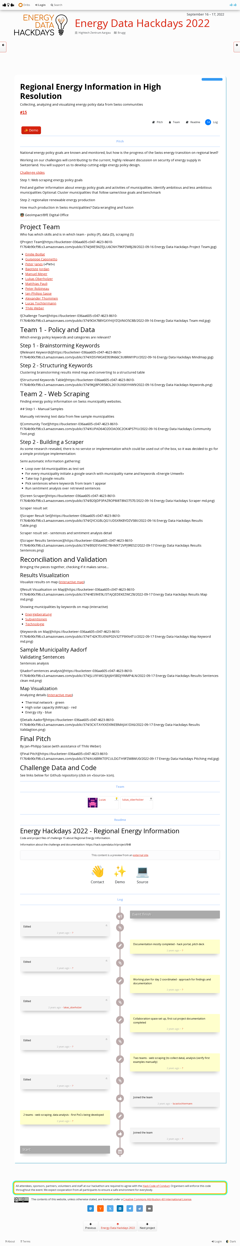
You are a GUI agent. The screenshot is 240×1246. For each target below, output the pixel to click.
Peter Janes (34, 264)
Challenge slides (32, 172)
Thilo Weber (34, 308)
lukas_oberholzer (73, 1007)
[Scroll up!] (233, 4)
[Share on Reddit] (139, 1208)
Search (57, 5)
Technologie (34, 624)
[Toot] (90, 1208)
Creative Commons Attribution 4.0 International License (157, 1199)
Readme (195, 122)
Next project (147, 1228)
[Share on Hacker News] (100, 1208)
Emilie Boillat (35, 254)
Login (42, 5)
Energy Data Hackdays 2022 (118, 1228)
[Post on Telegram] (130, 1208)
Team (176, 122)
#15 (23, 112)
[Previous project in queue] (3, 47)
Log (212, 122)
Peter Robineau (37, 288)
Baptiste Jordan (37, 269)
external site (140, 855)
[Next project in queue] (237, 47)
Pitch (159, 122)
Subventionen (36, 619)
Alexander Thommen (41, 298)
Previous (90, 1228)
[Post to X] (110, 1208)
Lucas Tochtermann (40, 303)
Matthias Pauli (36, 283)
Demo (31, 130)
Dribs (26, 5)
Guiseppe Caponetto (41, 259)
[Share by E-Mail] (149, 1208)
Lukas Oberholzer (39, 279)
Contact (97, 873)
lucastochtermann (182, 1103)
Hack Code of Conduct (156, 1186)
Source (142, 873)
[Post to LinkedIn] (120, 1208)
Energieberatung (38, 614)
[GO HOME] (8, 4)
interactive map (72, 582)
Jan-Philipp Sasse (38, 293)
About (11, 1241)
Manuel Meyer (36, 274)
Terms (26, 1241)
